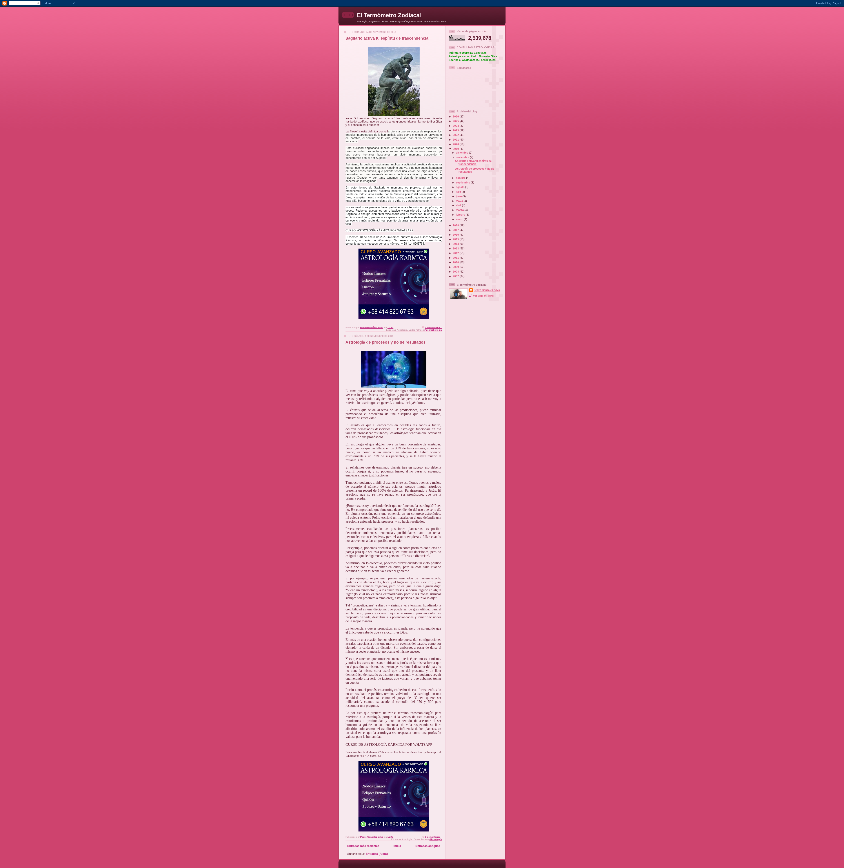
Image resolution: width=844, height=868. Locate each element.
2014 (456, 243)
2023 (456, 130)
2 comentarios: (433, 327)
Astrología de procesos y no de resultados (386, 342)
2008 (456, 271)
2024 (456, 125)
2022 (456, 135)
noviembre (463, 157)
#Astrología (435, 839)
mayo (460, 201)
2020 (456, 144)
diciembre (462, 152)
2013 (456, 248)
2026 (456, 116)
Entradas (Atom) (377, 853)
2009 (456, 267)
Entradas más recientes (363, 846)
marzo (460, 210)
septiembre (463, 182)
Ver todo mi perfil (483, 295)
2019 (456, 148)
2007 (456, 276)
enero (460, 219)
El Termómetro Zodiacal (389, 15)
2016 (456, 234)
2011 (456, 257)
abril (459, 205)
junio (459, 196)
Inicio (397, 846)
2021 (456, 139)
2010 (456, 262)
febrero (461, 214)
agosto (460, 187)
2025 (456, 121)
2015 (456, 239)
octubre (461, 177)
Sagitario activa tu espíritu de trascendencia (387, 38)
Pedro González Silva (487, 290)
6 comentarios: (433, 837)
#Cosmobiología (433, 330)
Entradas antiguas (427, 846)
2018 (456, 225)
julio (459, 191)
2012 (456, 253)
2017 (456, 230)
